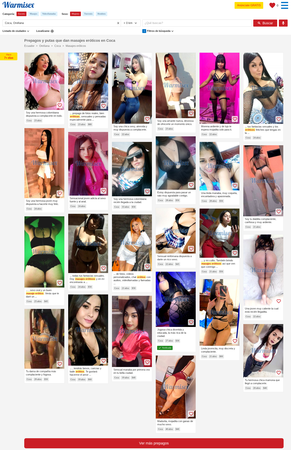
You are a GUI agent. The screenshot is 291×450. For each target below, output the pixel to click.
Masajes (33, 13)
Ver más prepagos (154, 443)
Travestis (88, 13)
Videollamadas (49, 13)
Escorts (21, 13)
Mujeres (75, 13)
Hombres (102, 13)
